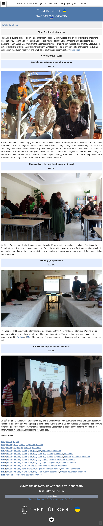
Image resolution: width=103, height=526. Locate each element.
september (30, 445)
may (16, 445)
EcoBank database (54, 499)
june (35, 451)
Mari (29, 337)
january (9, 451)
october (39, 445)
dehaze (3, 3)
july (39, 451)
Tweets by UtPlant (10, 25)
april (30, 451)
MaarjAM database (36, 499)
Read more (75, 50)
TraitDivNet (70, 499)
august (16, 442)
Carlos (20, 337)
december (36, 448)
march (9, 442)
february (9, 445)
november (57, 451)
